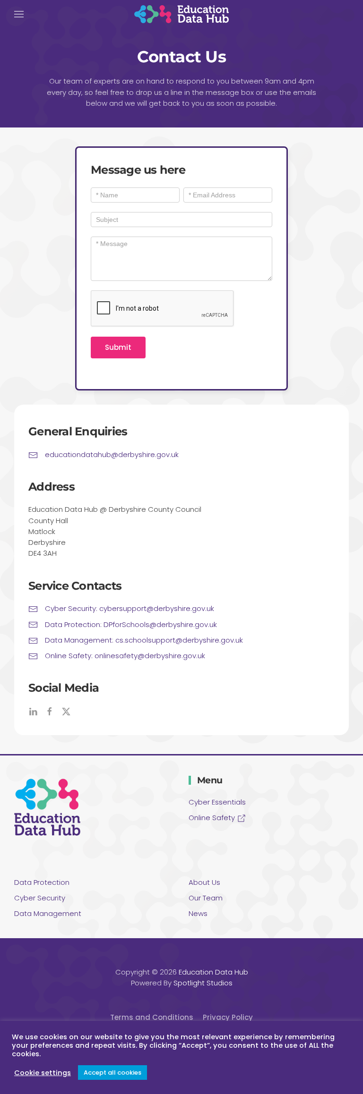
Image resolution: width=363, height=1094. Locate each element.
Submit (118, 347)
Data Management (47, 913)
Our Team (206, 898)
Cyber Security (39, 898)
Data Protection (41, 882)
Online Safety (213, 818)
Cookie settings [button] (42, 1073)
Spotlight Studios (203, 983)
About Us (204, 882)
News (198, 913)
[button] (19, 14)
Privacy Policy (228, 1017)
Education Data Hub (213, 972)
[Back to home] (181, 14)
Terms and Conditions (151, 1017)
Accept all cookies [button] (112, 1072)
